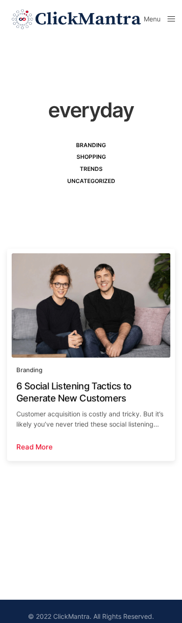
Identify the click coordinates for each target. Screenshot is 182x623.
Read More (34, 446)
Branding (91, 145)
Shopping (91, 156)
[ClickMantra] (75, 18)
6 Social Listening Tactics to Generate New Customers (74, 392)
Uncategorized (91, 180)
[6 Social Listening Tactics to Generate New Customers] (91, 305)
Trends (91, 168)
